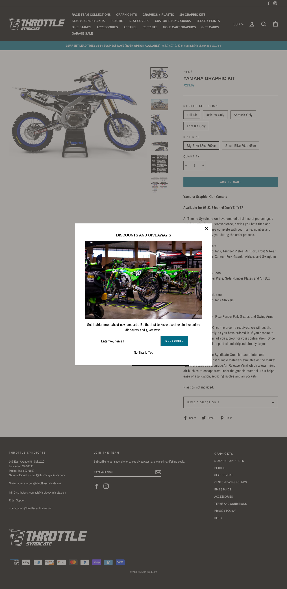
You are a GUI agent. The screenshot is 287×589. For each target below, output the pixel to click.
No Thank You (143, 352)
